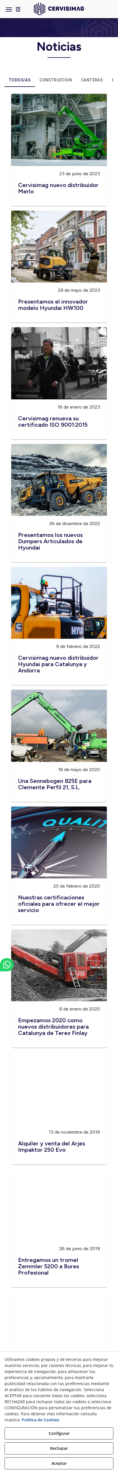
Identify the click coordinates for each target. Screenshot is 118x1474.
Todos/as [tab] (19, 80)
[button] (59, 9)
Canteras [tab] (92, 80)
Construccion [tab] (56, 80)
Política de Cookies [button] (40, 1419)
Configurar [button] (59, 1433)
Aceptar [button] (59, 1463)
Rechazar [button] (59, 1448)
